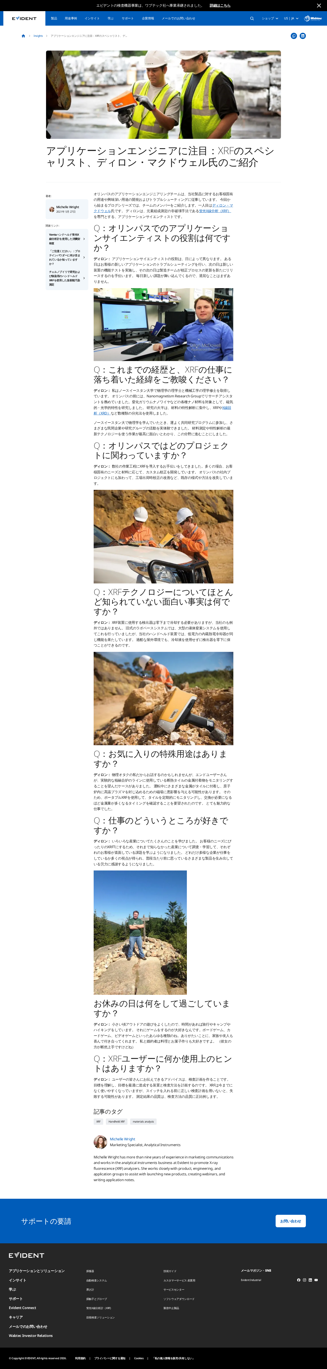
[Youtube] (316, 1280)
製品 (54, 18)
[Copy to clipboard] (294, 36)
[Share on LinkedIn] (303, 36)
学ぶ (111, 18)
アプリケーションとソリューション (37, 1270)
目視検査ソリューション (100, 1317)
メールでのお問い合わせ (178, 18)
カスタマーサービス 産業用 (179, 1280)
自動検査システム (96, 1280)
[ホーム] (23, 36)
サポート (128, 18)
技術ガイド (170, 1271)
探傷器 (90, 1271)
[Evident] (24, 18)
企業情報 (148, 18)
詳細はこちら (220, 5)
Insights (38, 36)
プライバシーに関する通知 (109, 1358)
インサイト (92, 18)
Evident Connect (22, 1307)
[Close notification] (319, 5)
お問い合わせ (290, 1221)
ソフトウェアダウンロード (179, 1299)
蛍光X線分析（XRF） (215, 210)
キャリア (16, 1317)
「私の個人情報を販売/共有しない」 (173, 1358)
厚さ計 (90, 1289)
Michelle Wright (67, 207)
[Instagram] (305, 1280)
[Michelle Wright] (51, 209)
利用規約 (80, 1358)
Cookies (139, 1358)
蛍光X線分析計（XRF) (98, 1308)
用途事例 (71, 18)
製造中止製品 (171, 1308)
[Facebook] (299, 1280)
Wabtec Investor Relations (31, 1335)
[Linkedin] (310, 1280)
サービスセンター (174, 1289)
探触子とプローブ (96, 1299)
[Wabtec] (313, 18)
